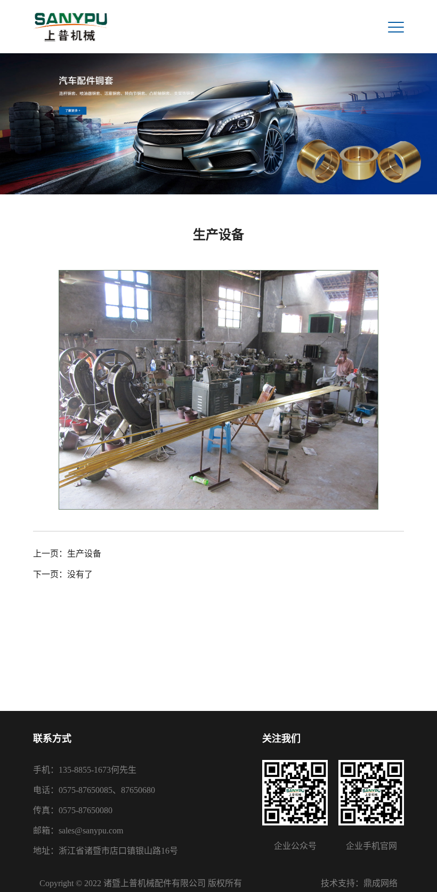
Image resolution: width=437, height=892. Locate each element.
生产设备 (84, 553)
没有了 (80, 574)
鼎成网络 (380, 883)
